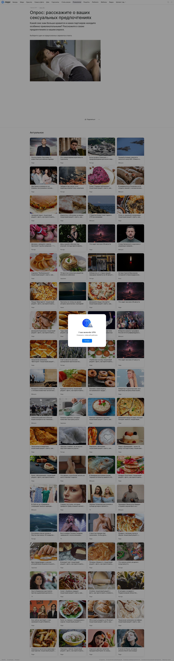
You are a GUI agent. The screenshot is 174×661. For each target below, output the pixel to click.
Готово (87, 341)
